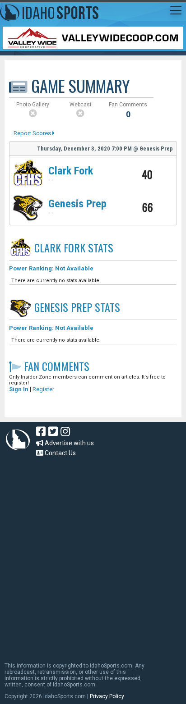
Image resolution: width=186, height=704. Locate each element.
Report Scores (33, 133)
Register (43, 389)
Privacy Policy (107, 696)
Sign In (18, 389)
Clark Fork (70, 171)
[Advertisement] (93, 555)
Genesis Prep (77, 203)
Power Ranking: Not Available (51, 268)
